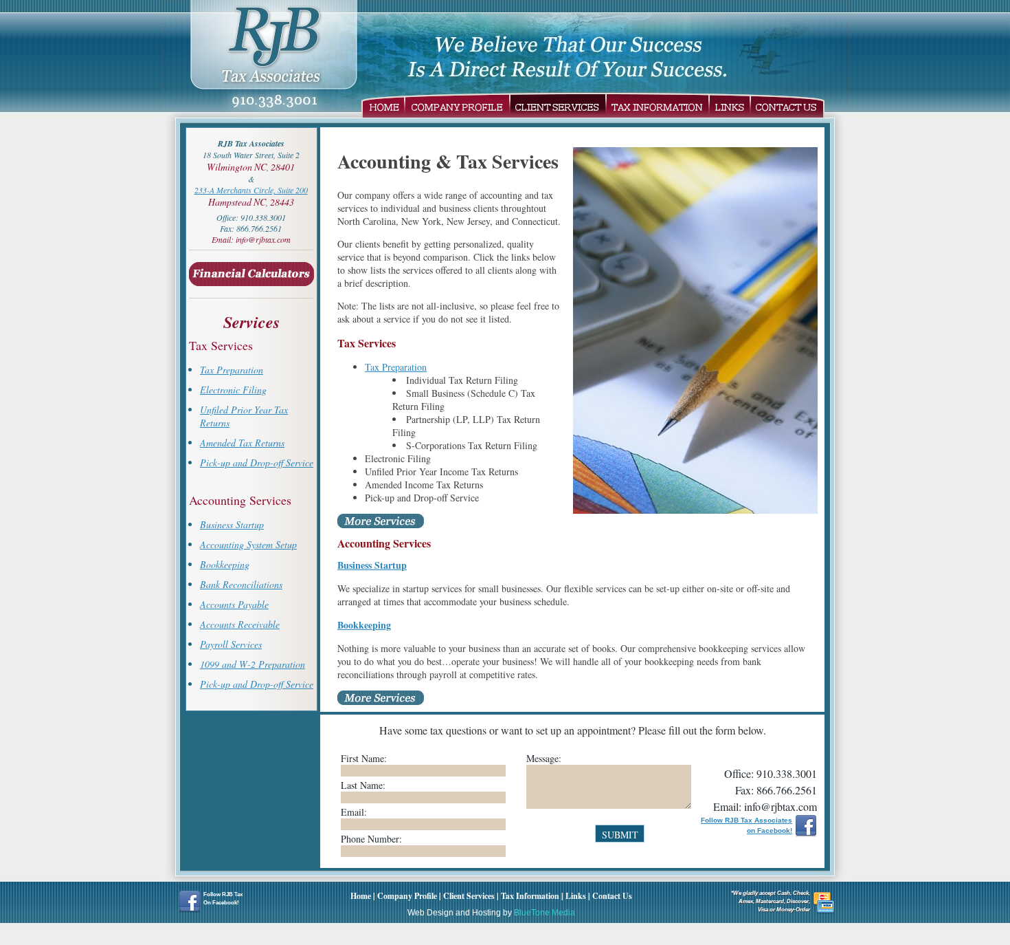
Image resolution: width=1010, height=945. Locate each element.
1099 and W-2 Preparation (252, 664)
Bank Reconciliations (241, 584)
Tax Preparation (231, 369)
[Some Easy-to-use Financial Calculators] (251, 289)
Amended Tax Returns (242, 442)
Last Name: (363, 785)
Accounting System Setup (248, 544)
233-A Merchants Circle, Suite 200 (251, 189)
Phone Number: (371, 838)
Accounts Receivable (240, 624)
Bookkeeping (224, 564)
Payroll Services (231, 644)
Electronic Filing (233, 389)
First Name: (364, 758)
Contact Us (787, 105)
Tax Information (657, 105)
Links (729, 105)
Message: (543, 758)
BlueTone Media (544, 912)
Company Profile (457, 105)
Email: (354, 811)
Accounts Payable (234, 604)
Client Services (558, 105)
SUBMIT (620, 834)
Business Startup (232, 524)
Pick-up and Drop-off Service (256, 462)
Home (383, 105)
